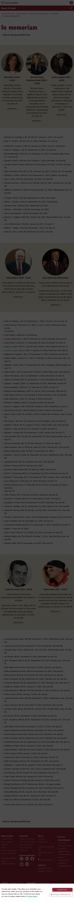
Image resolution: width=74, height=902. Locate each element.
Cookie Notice (32, 896)
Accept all (62, 890)
